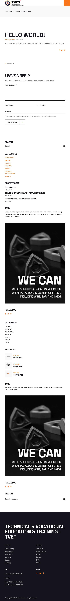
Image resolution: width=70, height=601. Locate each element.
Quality (43, 214)
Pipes (54, 387)
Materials (20, 214)
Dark (25, 387)
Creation (21, 212)
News (30, 214)
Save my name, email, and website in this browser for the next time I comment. (31, 116)
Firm (45, 212)
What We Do (41, 551)
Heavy (41, 387)
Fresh (49, 212)
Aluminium (8, 387)
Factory (31, 387)
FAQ (38, 560)
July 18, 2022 (8, 201)
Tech (60, 214)
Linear (7, 214)
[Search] (64, 499)
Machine (13, 214)
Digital (33, 212)
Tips (16, 389)
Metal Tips (17, 358)
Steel (6, 389)
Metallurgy (9, 551)
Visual (12, 216)
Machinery (9, 554)
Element (40, 212)
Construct (13, 212)
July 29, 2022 (8, 195)
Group (55, 212)
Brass (15, 387)
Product (36, 214)
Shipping (8, 563)
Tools (7, 216)
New (26, 214)
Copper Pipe (18, 375)
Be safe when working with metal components (25, 193)
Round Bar (17, 366)
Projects (39, 557)
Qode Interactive (21, 598)
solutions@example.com (13, 573)
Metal (46, 387)
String (11, 389)
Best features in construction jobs (20, 199)
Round (59, 387)
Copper (20, 387)
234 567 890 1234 (16, 585)
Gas (36, 387)
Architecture (9, 157)
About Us (39, 549)
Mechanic (8, 165)
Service (55, 214)
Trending (8, 171)
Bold (6, 212)
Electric (7, 160)
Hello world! (10, 187)
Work (17, 216)
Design (27, 212)
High (59, 212)
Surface (7, 168)
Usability (8, 176)
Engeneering (9, 549)
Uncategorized (15, 11)
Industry (8, 163)
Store (38, 563)
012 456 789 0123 (16, 582)
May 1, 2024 (19, 39)
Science (49, 214)
